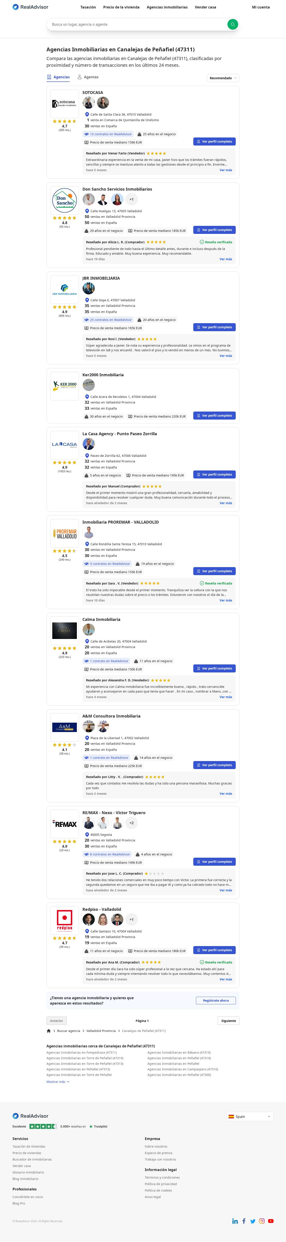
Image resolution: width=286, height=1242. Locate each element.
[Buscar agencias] (232, 24)
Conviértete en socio (28, 1197)
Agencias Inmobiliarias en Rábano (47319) (178, 1052)
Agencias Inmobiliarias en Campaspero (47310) (182, 1069)
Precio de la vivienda (121, 7)
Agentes (91, 77)
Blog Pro (19, 1203)
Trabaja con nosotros (160, 1159)
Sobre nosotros (156, 1146)
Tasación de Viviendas (29, 1146)
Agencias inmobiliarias (167, 7)
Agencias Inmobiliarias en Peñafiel (173, 1063)
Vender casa (205, 7)
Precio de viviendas (27, 1153)
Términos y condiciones (162, 1177)
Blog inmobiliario (25, 1179)
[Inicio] (48, 1031)
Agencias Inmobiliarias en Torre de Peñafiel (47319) (84, 1058)
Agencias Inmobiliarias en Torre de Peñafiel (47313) (84, 1063)
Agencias (62, 77)
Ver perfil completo (217, 141)
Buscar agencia (68, 1031)
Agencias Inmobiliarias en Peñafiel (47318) (179, 1058)
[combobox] (143, 24)
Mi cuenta (261, 7)
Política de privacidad (161, 1184)
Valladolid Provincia (101, 1031)
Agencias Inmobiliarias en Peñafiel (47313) (78, 1069)
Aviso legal (153, 1197)
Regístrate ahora (216, 1000)
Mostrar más (55, 1082)
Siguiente (228, 1021)
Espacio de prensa (158, 1153)
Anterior (56, 1021)
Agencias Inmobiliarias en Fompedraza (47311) (81, 1052)
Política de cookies (158, 1190)
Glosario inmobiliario (28, 1172)
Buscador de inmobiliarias (32, 1159)
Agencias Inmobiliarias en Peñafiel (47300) (179, 1075)
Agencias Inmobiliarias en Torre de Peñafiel (79, 1075)
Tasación (88, 7)
